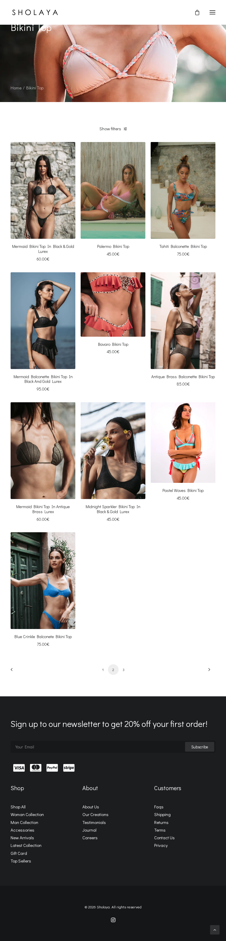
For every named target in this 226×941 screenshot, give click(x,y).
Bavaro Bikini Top (113, 344)
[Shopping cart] (194, 12)
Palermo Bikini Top (113, 246)
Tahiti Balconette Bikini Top (183, 246)
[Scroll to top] (215, 929)
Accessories (22, 830)
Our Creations (95, 814)
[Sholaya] (35, 12)
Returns (161, 822)
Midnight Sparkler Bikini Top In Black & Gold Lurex (113, 509)
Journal (89, 830)
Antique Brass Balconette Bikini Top (183, 376)
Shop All (18, 807)
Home (16, 88)
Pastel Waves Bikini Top (183, 490)
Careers (90, 837)
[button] (212, 12)
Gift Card (19, 853)
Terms (160, 830)
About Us (90, 807)
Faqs (159, 807)
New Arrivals (22, 837)
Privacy (161, 845)
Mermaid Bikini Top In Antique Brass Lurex (43, 509)
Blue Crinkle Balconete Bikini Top (43, 636)
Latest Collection (26, 845)
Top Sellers (21, 861)
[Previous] (18, 671)
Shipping (162, 814)
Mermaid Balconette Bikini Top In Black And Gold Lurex (43, 379)
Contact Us (164, 837)
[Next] (207, 671)
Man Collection (24, 822)
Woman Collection (27, 814)
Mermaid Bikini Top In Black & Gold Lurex (43, 248)
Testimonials (94, 822)
